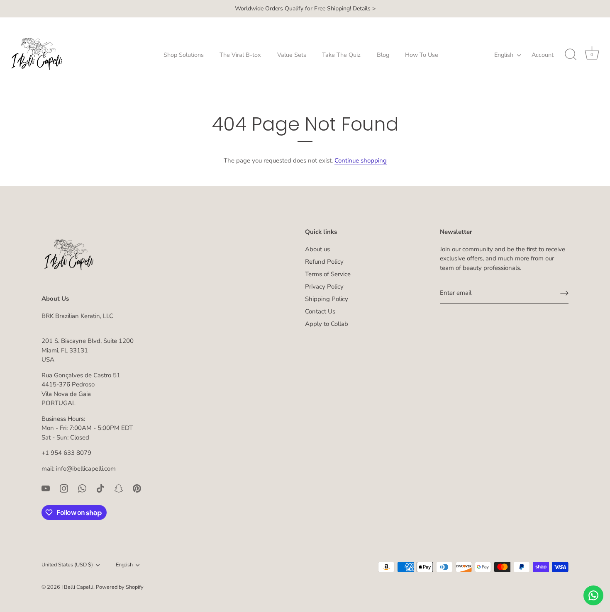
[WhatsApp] (82, 487)
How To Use (421, 55)
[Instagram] (64, 487)
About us (317, 249)
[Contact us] (593, 595)
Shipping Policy (326, 299)
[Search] (570, 55)
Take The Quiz (341, 55)
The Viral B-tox (240, 55)
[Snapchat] (119, 487)
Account (543, 55)
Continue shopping (360, 160)
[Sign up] (564, 293)
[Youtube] (45, 487)
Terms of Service (328, 274)
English (503, 54)
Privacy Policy (324, 286)
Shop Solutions (183, 55)
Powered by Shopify (120, 587)
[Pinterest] (137, 487)
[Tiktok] (100, 487)
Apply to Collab (326, 324)
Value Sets (291, 55)
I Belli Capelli (77, 587)
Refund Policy (324, 261)
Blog (383, 55)
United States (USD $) (67, 565)
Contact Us (320, 311)
